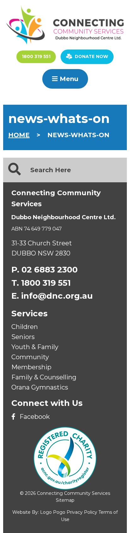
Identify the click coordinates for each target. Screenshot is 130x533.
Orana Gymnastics (39, 387)
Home (19, 135)
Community (30, 357)
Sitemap (65, 500)
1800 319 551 (36, 56)
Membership (31, 367)
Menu (68, 79)
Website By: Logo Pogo (38, 512)
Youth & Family (34, 347)
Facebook (34, 416)
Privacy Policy (82, 512)
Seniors (23, 337)
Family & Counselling (43, 377)
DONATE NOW (91, 56)
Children (24, 327)
